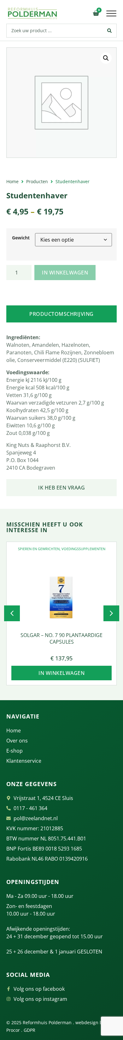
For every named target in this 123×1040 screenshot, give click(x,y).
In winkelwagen (65, 272)
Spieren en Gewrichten (39, 548)
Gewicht (21, 238)
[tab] (61, 313)
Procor (13, 1030)
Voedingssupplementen (83, 548)
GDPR (29, 1030)
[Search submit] (109, 31)
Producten (37, 181)
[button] (111, 14)
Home (12, 181)
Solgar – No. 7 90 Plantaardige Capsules (61, 638)
